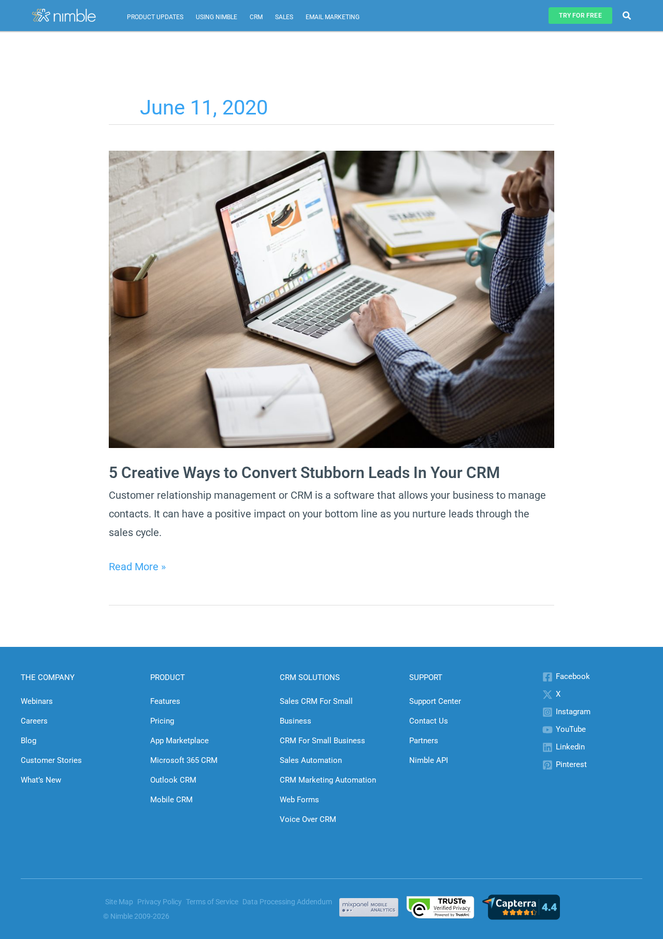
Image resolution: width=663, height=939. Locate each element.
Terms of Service (212, 902)
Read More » (137, 568)
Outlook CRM (173, 780)
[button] (580, 15)
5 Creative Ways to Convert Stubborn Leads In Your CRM (304, 473)
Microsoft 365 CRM (184, 760)
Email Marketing (332, 17)
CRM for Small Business (322, 740)
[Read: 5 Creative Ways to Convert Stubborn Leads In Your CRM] (331, 298)
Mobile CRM (171, 799)
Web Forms (299, 799)
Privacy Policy (159, 902)
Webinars (37, 701)
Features (165, 701)
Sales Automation (311, 760)
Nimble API (428, 760)
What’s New (41, 780)
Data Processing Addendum (287, 902)
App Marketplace (179, 740)
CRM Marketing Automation (328, 780)
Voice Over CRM (308, 819)
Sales (284, 17)
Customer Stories (51, 760)
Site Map (119, 902)
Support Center (435, 701)
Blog (28, 740)
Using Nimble (216, 17)
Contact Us (428, 721)
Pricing (162, 721)
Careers (34, 721)
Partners (423, 740)
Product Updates (155, 17)
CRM (256, 17)
